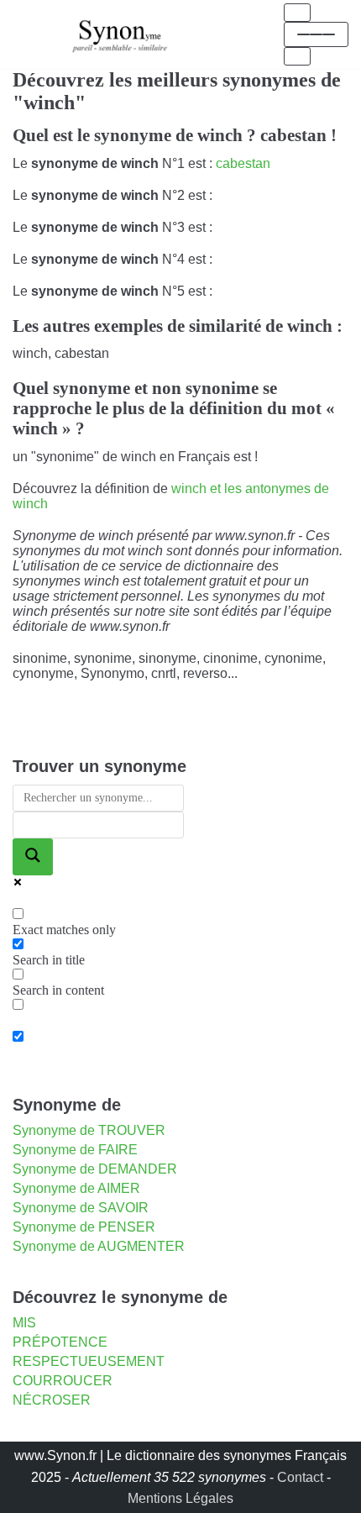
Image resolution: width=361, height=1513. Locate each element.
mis (24, 1323)
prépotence (60, 1342)
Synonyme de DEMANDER (95, 1169)
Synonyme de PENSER (84, 1227)
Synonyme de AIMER (76, 1188)
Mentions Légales (180, 1498)
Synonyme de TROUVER (89, 1130)
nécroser (52, 1400)
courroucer (62, 1381)
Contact (300, 1477)
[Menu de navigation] (297, 12)
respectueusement (89, 1361)
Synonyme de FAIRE (75, 1150)
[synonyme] (120, 34)
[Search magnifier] (33, 856)
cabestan (243, 163)
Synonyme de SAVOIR (81, 1207)
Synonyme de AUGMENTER (99, 1246)
